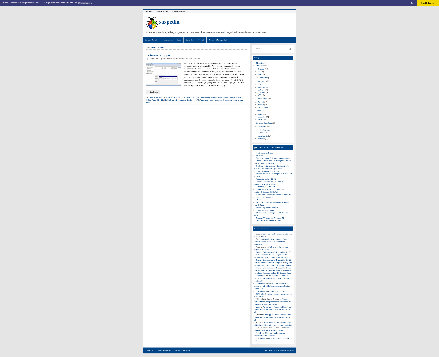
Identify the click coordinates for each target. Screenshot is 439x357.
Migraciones (262, 87)
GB (158, 100)
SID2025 (259, 155)
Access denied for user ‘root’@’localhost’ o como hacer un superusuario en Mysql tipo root (273, 294)
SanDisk (190, 100)
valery (258, 307)
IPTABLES (260, 200)
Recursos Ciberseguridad (218, 40)
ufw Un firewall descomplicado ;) (268, 171)
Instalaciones (168, 40)
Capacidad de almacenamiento (211, 98)
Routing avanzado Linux (265, 153)
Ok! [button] (412, 3)
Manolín (259, 333)
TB (198, 100)
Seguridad (261, 117)
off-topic (189, 58)
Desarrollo (189, 40)
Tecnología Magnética (208, 100)
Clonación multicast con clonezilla (268, 221)
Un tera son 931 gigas (158, 55)
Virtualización (263, 136)
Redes (179, 40)
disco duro (233, 98)
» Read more (153, 92)
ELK (259, 85)
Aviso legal (148, 11)
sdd (195, 100)
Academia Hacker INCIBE (266, 179)
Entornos (261, 69)
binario (188, 98)
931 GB (177, 98)
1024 (168, 98)
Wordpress (264, 78)
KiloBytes (170, 100)
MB (176, 100)
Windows (261, 139)
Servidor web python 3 (264, 197)
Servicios (261, 119)
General (261, 102)
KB (165, 100)
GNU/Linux (262, 126)
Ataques (261, 114)
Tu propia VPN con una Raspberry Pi (270, 218)
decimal (226, 98)
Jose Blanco (167, 58)
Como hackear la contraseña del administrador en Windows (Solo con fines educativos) (270, 241)
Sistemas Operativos (152, 40)
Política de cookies (161, 11)
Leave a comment (155, 98)
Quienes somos (262, 99)
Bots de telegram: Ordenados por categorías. (273, 158)
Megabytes (182, 100)
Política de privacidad (178, 11)
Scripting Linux (265, 130)
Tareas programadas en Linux (267, 208)
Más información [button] (85, 3)
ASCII (183, 98)
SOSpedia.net (279, 147)
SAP (259, 72)
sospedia (169, 21)
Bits (192, 98)
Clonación (260, 63)
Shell (261, 132)
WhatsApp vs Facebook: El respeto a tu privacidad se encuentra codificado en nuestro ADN (272, 278)
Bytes (197, 98)
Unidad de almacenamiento (227, 100)
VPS (259, 95)
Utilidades (196, 58)
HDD (161, 100)
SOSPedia (200, 40)
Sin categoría (263, 107)
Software (261, 90)
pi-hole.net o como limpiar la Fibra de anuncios (273, 195)
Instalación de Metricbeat (265, 187)
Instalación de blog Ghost (265, 210)
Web (259, 74)
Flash (154, 100)
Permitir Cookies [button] (427, 3)
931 (172, 98)
